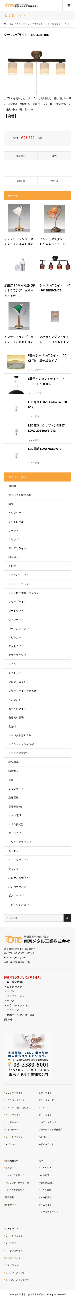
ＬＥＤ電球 (14, 815)
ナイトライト (16, 673)
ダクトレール (16, 521)
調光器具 (13, 762)
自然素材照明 (16, 717)
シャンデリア (16, 619)
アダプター (14, 512)
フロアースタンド (18, 682)
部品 (10, 503)
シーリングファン (18, 628)
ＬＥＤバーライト (18, 575)
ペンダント (14, 699)
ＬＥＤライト (16, 788)
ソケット (13, 530)
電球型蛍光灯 (16, 806)
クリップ (13, 539)
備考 (54, 155)
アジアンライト (17, 548)
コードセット (16, 610)
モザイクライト (17, 708)
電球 (10, 779)
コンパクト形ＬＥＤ (19, 735)
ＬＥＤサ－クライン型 (21, 744)
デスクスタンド (17, 655)
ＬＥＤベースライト (19, 584)
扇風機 (12, 486)
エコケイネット (16, 1010)
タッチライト (16, 869)
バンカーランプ (17, 886)
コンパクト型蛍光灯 (19, 495)
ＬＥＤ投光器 (16, 824)
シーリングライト (18, 860)
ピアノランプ (16, 895)
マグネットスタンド (19, 904)
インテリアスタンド (19, 842)
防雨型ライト (16, 771)
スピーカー (14, 637)
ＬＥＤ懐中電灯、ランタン (23, 592)
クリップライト (17, 601)
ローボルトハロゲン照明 (17, 1279)
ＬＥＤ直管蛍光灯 (18, 753)
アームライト (16, 833)
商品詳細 (21, 155)
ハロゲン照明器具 (18, 877)
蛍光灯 (12, 726)
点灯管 (12, 566)
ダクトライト (16, 646)
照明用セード (16, 557)
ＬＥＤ (12, 664)
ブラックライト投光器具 (22, 690)
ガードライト (16, 851)
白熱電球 (13, 797)
